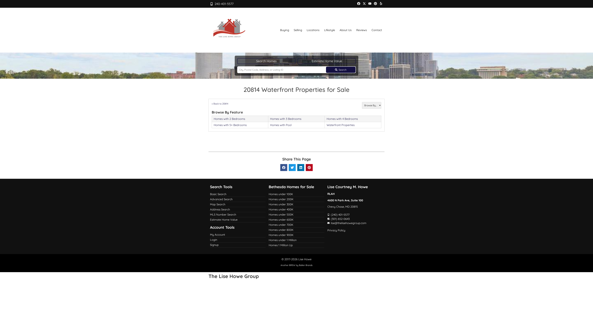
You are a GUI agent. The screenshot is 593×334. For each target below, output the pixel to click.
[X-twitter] (364, 4)
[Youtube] (370, 4)
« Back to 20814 (220, 103)
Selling (298, 30)
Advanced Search (221, 199)
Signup (214, 245)
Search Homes (266, 61)
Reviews (361, 30)
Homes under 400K (281, 209)
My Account (217, 234)
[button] (283, 167)
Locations (313, 30)
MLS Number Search (223, 214)
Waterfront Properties (341, 125)
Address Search (220, 209)
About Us (346, 30)
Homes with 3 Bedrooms (285, 119)
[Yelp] (381, 4)
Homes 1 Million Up (281, 245)
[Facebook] (359, 4)
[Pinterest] (375, 4)
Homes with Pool (281, 125)
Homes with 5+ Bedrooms (230, 125)
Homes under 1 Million (282, 240)
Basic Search (218, 194)
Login (213, 240)
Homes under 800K (281, 230)
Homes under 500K (281, 214)
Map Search (217, 204)
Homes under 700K (281, 225)
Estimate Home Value (327, 61)
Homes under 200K (281, 199)
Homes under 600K (281, 219)
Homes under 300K (281, 204)
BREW (292, 265)
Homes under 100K (281, 194)
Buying (284, 30)
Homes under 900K (281, 235)
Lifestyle (329, 30)
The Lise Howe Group (233, 276)
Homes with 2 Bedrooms (229, 119)
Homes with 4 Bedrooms (342, 119)
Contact (377, 30)
